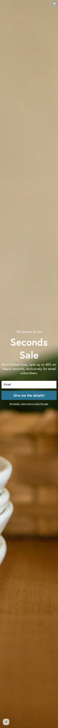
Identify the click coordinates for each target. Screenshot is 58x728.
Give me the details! (29, 395)
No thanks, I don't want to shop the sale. (29, 403)
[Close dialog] (54, 3)
